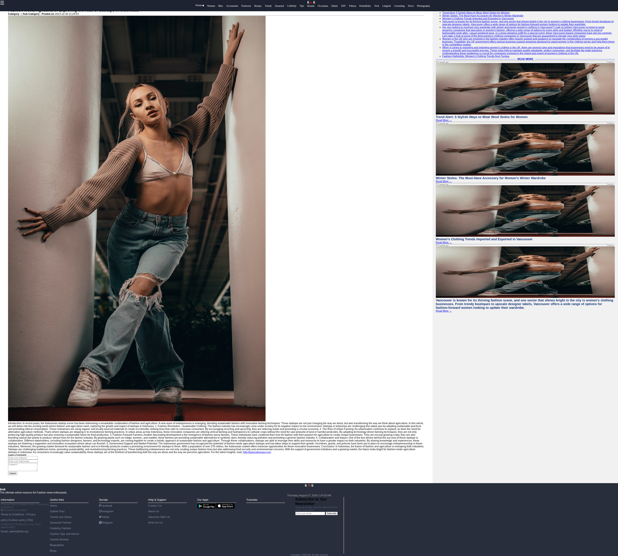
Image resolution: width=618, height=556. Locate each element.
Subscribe (331, 513)
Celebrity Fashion (60, 528)
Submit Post (57, 511)
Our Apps (202, 499)
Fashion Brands (59, 539)
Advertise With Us (159, 517)
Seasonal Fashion (60, 522)
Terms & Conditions (13, 514)
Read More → (444, 120)
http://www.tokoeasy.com (257, 452)
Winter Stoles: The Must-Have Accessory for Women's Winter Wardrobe (482, 15)
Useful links (57, 499)
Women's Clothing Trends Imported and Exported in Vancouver (478, 18)
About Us (153, 511)
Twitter (106, 517)
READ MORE (525, 59)
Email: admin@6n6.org (14, 531)
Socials (103, 499)
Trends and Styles (61, 517)
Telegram (107, 522)
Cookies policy (17, 520)
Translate (251, 499)
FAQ (30, 520)
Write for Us (155, 522)
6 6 (311, 2)
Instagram (107, 511)
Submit (12, 473)
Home (53, 505)
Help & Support (157, 499)
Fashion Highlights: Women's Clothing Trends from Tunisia (475, 56)
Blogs (53, 550)
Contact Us (155, 505)
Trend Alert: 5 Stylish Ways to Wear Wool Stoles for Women (476, 12)
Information (7, 499)
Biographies (57, 545)
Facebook (106, 505)
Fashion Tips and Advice (64, 533)
